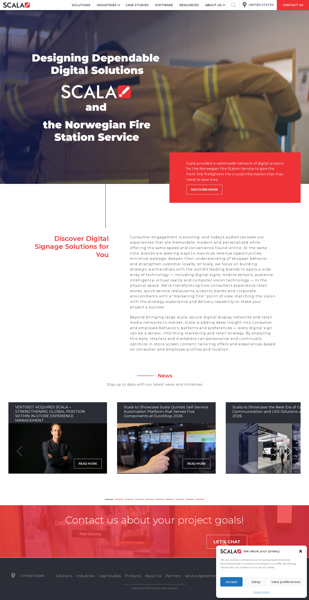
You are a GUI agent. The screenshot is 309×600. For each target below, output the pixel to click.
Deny (256, 582)
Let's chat (226, 541)
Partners (173, 576)
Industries (85, 576)
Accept (231, 582)
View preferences (285, 582)
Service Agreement (201, 576)
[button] (300, 551)
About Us (153, 576)
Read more (88, 463)
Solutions (63, 576)
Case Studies (109, 576)
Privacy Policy (261, 591)
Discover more (204, 189)
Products (133, 576)
